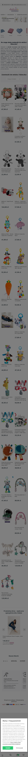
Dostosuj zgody (19, 748)
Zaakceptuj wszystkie (7, 748)
